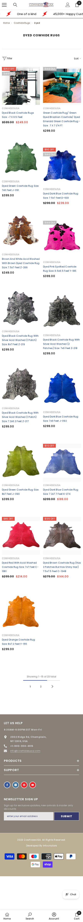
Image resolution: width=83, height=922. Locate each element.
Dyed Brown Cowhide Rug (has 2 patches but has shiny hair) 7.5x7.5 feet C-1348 (62, 567)
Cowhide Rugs (22, 22)
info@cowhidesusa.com (25, 750)
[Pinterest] (24, 785)
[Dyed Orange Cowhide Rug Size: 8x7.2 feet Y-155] (21, 613)
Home (6, 22)
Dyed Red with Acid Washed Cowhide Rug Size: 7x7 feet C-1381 (20, 567)
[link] (29, 916)
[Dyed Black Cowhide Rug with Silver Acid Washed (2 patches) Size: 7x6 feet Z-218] (62, 313)
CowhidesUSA (10, 108)
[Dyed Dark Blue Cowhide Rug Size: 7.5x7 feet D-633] (62, 167)
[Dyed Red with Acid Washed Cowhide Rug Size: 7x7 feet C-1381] (21, 536)
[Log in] (68, 5)
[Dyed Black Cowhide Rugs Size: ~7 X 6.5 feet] (21, 86)
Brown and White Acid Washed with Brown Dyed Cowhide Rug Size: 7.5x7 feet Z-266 (21, 263)
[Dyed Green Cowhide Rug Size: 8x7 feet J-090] (21, 463)
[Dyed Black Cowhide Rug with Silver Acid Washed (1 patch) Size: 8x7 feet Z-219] (21, 309)
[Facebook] (7, 785)
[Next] (52, 686)
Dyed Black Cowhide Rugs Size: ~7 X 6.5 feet (18, 115)
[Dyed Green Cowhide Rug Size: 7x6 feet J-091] (21, 159)
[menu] (4, 4)
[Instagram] (15, 785)
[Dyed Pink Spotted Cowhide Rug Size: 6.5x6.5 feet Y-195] (62, 240)
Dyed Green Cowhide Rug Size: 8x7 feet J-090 (20, 492)
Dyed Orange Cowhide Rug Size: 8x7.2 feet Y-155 (18, 641)
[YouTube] (32, 785)
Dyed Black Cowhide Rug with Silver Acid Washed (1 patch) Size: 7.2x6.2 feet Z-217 (20, 417)
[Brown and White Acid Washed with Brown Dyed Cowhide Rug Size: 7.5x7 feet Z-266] (21, 232)
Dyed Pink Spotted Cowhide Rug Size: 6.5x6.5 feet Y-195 (59, 268)
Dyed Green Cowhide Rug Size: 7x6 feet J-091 (20, 188)
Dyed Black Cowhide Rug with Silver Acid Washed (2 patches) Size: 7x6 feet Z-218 (61, 344)
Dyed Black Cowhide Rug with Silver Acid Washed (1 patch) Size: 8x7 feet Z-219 (20, 340)
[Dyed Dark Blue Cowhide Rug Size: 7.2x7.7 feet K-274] (62, 463)
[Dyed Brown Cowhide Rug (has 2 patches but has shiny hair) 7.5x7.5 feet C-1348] (62, 536)
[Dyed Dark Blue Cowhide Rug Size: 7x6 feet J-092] (62, 390)
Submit (66, 816)
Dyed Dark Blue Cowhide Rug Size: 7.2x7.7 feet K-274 (60, 492)
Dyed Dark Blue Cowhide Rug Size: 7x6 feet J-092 (60, 418)
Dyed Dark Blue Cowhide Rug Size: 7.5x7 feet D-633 (60, 195)
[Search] (15, 4)
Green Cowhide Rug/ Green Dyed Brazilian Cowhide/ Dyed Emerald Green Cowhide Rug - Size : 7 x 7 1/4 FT (61, 119)
